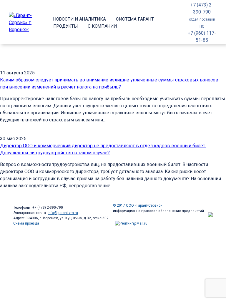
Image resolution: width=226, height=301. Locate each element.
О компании (102, 26)
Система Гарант (135, 19)
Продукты (65, 26)
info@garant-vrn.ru (63, 213)
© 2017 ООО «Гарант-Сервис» (137, 205)
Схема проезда (26, 223)
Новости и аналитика (79, 19)
